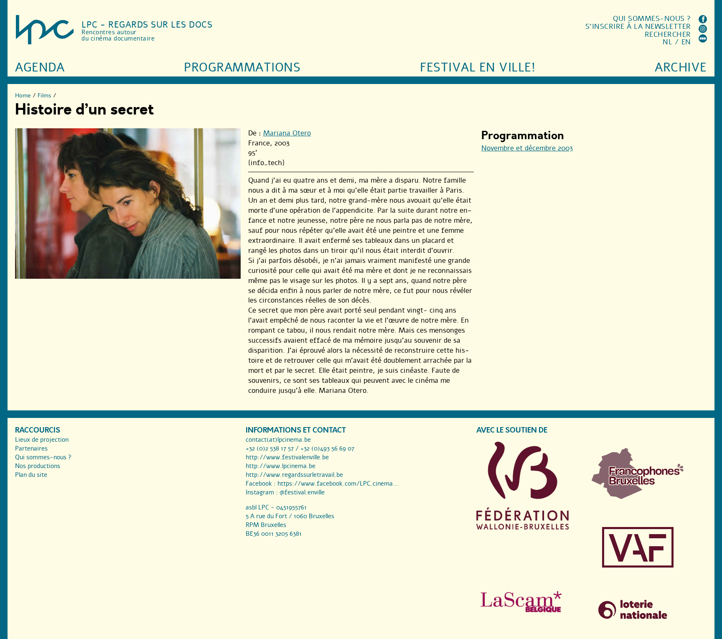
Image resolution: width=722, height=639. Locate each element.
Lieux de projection (42, 439)
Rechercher (668, 34)
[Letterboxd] (703, 40)
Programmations (242, 67)
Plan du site (31, 475)
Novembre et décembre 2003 (527, 148)
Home (23, 95)
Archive (681, 67)
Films (44, 95)
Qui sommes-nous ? (652, 18)
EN (686, 42)
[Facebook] (703, 21)
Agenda (39, 67)
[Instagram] (703, 31)
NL (667, 42)
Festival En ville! (477, 67)
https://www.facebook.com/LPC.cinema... (338, 483)
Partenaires (31, 448)
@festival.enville (302, 492)
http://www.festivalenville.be (287, 457)
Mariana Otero (287, 133)
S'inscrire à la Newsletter (638, 26)
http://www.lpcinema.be (280, 466)
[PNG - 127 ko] (638, 497)
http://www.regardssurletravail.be (294, 475)
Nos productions (37, 466)
